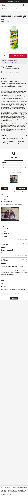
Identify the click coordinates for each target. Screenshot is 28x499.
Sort (15, 191)
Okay (14, 496)
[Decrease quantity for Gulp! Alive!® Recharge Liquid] (2, 56)
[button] (5, 21)
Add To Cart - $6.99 (18, 55)
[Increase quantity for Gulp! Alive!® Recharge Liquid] (7, 56)
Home (2, 12)
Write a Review (23, 189)
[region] (14, 179)
